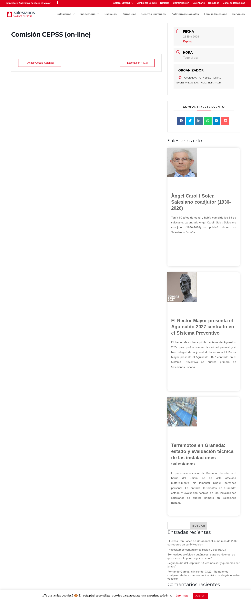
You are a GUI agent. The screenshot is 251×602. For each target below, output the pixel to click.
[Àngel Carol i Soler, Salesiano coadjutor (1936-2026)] (182, 176)
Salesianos (64, 14)
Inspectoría (87, 14)
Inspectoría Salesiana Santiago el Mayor (28, 3)
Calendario (199, 3)
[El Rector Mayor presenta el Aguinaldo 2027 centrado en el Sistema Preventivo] (182, 300)
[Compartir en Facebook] (181, 121)
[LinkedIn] (199, 121)
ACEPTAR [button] (200, 596)
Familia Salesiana (215, 14)
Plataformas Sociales (185, 14)
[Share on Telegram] (216, 121)
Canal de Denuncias (234, 3)
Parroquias (129, 14)
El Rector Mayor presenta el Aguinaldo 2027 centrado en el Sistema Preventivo (202, 326)
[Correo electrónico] (225, 121)
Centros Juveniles (153, 14)
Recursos (213, 3)
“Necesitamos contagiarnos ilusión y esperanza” (197, 549)
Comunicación (181, 3)
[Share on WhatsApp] (208, 121)
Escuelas (111, 14)
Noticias (164, 3)
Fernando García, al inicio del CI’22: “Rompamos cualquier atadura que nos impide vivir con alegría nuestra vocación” (203, 575)
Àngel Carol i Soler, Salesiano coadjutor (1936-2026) (201, 202)
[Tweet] (190, 121)
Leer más (182, 595)
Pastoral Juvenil (121, 3)
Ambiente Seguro (147, 3)
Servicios (238, 14)
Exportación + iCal (137, 62)
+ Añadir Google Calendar (39, 62)
